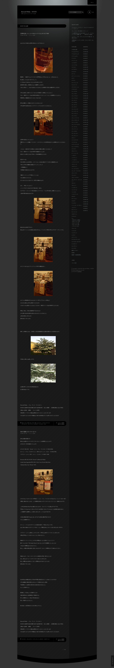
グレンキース (74, 104)
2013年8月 (85, 128)
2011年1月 (85, 197)
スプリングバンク (46, 422)
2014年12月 (85, 93)
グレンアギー (74, 93)
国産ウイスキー (75, 250)
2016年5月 (85, 56)
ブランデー (74, 175)
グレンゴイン (74, 115)
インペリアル (74, 65)
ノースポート (74, 159)
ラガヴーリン (47, 639)
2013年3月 (85, 139)
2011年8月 (85, 181)
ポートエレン (74, 198)
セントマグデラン (75, 146)
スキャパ (73, 137)
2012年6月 (85, 159)
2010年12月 (85, 199)
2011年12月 (85, 173)
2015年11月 (85, 69)
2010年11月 (85, 201)
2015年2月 (85, 89)
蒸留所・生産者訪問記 (76, 254)
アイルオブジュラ (75, 53)
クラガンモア (74, 89)
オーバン (73, 73)
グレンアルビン (75, 98)
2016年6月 (85, 53)
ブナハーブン (74, 173)
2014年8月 (85, 102)
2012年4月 (85, 164)
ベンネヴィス (74, 187)
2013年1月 (85, 144)
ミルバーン (74, 207)
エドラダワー (74, 69)
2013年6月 (85, 133)
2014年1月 (85, 117)
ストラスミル (74, 142)
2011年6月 (85, 186)
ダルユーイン (74, 150)
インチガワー (74, 62)
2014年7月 (85, 104)
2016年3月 (85, 60)
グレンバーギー (75, 122)
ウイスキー (39, 422)
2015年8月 (85, 76)
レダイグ (73, 235)
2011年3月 (85, 192)
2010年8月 (85, 208)
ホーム (92, 2)
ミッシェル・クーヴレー (77, 205)
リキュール (74, 228)
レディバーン (74, 237)
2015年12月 (85, 67)
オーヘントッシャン (76, 76)
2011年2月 (85, 195)
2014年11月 (85, 95)
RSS (93, 12)
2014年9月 (85, 100)
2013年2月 (85, 142)
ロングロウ (74, 248)
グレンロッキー (75, 133)
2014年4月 (85, 111)
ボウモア (36, 424)
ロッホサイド (74, 243)
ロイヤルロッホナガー (76, 241)
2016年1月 (85, 65)
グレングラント (75, 113)
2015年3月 (85, 87)
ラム (45, 424)
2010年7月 (85, 210)
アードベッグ (74, 60)
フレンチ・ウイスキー (76, 170)
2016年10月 (85, 51)
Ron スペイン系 (75, 223)
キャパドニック (75, 82)
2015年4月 (85, 84)
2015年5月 (85, 82)
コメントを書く (32, 35)
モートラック (74, 211)
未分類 (73, 252)
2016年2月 (85, 62)
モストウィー (74, 209)
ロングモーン (74, 246)
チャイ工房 (74, 262)
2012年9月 (85, 153)
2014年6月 (85, 106)
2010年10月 (85, 203)
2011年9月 (85, 179)
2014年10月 (85, 98)
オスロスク (74, 71)
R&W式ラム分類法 (76, 220)
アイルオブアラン (75, 51)
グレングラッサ (75, 111)
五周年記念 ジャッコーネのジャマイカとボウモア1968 (34, 33)
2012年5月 (85, 162)
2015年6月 (85, 80)
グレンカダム (74, 102)
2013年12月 (85, 120)
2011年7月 (85, 184)
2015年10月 (85, 71)
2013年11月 (85, 122)
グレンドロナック (75, 120)
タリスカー (74, 148)
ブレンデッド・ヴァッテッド (28, 424)
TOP (65, 649)
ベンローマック (75, 194)
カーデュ (73, 80)
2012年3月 (85, 166)
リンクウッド (74, 232)
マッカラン (41, 424)
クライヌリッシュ (75, 87)
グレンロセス (74, 131)
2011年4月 (85, 190)
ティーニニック (75, 153)
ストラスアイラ (75, 139)
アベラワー (74, 58)
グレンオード (74, 100)
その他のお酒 (74, 49)
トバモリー (74, 155)
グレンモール (74, 126)
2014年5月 (85, 109)
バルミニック (74, 164)
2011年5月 (85, 188)
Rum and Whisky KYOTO (29, 11)
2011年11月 (85, 175)
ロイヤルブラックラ (76, 239)
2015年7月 (85, 78)
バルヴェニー (74, 166)
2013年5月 (85, 135)
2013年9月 (85, 126)
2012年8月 (85, 155)
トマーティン (74, 157)
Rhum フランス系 (25, 422)
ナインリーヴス (75, 226)
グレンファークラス (76, 124)
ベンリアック (74, 189)
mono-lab (82, 270)
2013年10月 (85, 124)
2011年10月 (85, 177)
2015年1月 (85, 91)
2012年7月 (85, 157)
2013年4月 (85, 137)
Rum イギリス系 (33, 422)
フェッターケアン (75, 168)
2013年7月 (85, 131)
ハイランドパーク (75, 162)
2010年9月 (85, 206)
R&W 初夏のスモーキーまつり (28, 431)
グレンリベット (75, 128)
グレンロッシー (75, 135)
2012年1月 (85, 170)
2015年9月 (85, 73)
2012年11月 (85, 148)
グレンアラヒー (75, 95)
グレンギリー (74, 106)
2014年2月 (85, 115)
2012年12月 (85, 146)
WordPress (80, 271)
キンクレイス (74, 84)
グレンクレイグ (75, 109)
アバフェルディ (75, 56)
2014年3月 (85, 113)
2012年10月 (85, 150)
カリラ (73, 78)
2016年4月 (85, 58)
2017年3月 (85, 49)
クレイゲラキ (74, 91)
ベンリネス (74, 192)
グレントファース (75, 117)
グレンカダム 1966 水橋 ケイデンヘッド (80, 31)
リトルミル (74, 230)
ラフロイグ (74, 216)
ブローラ (73, 183)
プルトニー (74, 185)
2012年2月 (85, 168)
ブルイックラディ (75, 177)
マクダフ (73, 200)
